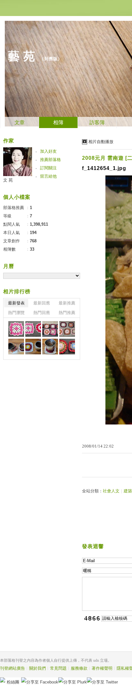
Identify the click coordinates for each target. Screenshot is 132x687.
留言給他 (48, 176)
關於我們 (37, 668)
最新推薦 (67, 303)
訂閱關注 (48, 168)
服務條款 (79, 668)
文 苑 (8, 180)
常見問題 (58, 668)
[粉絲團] (2, 680)
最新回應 (41, 303)
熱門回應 (41, 312)
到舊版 (51, 58)
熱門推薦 (67, 312)
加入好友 (48, 151)
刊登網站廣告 (12, 668)
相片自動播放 (100, 141)
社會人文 (111, 491)
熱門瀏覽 (16, 312)
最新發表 (16, 303)
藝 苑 (21, 56)
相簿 (58, 122)
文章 (19, 122)
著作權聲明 (102, 668)
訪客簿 (97, 122)
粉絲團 (13, 682)
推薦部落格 (50, 159)
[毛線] (16, 329)
